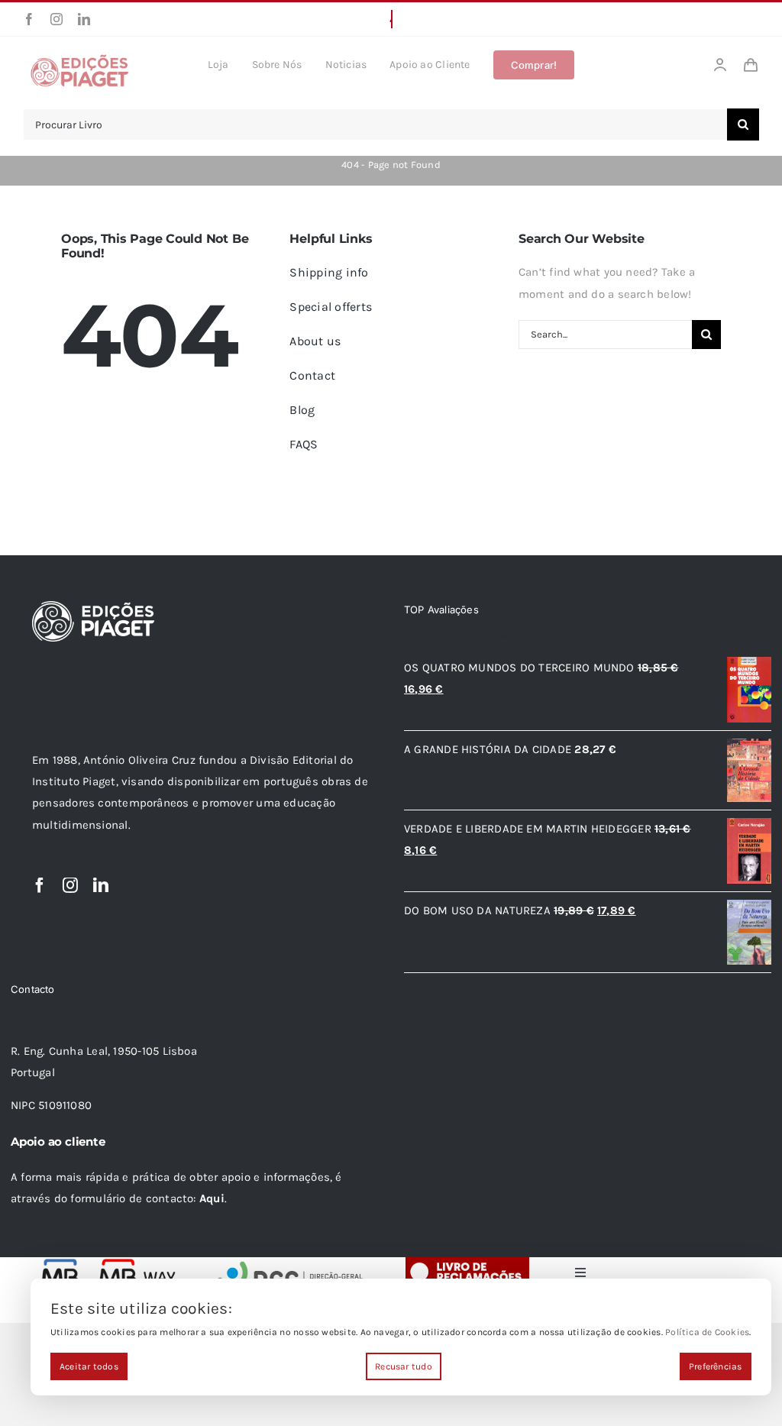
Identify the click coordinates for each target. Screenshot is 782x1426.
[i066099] (291, 1262)
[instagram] (56, 19)
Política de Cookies (707, 1332)
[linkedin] (84, 19)
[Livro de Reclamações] (467, 1262)
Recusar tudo (403, 1366)
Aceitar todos (89, 1366)
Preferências (715, 1366)
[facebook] (29, 19)
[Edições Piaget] (79, 59)
